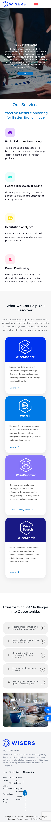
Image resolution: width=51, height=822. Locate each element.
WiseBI (12, 778)
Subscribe (26, 793)
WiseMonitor (14, 772)
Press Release (19, 790)
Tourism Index (19, 798)
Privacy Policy (38, 819)
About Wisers (5, 779)
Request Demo (6, 800)
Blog (18, 772)
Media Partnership (7, 787)
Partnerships (8, 794)
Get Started (25, 73)
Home (5, 772)
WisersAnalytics (16, 789)
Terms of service (23, 819)
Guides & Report (19, 780)
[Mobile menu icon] (45, 4)
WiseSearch (14, 783)
